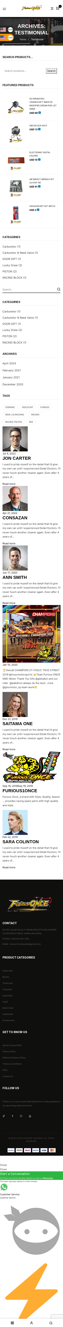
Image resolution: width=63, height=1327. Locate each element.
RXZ (31, 422)
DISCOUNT (27, 407)
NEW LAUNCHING (14, 414)
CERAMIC (10, 407)
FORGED (44, 407)
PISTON (7, 271)
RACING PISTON (13, 422)
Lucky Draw (10, 265)
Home (23, 39)
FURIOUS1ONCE (20, 790)
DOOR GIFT (10, 259)
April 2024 (9, 363)
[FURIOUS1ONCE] (31, 753)
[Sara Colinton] (15, 812)
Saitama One (18, 723)
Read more (9, 483)
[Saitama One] (15, 694)
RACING (35, 414)
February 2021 (12, 370)
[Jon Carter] (15, 428)
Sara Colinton (21, 841)
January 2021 (11, 377)
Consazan (15, 517)
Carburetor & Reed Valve (18, 252)
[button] (58, 8)
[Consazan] (15, 488)
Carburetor (9, 246)
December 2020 (13, 384)
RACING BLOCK (12, 277)
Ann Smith (15, 577)
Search (51, 70)
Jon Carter (17, 458)
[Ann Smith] (15, 547)
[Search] (58, 289)
